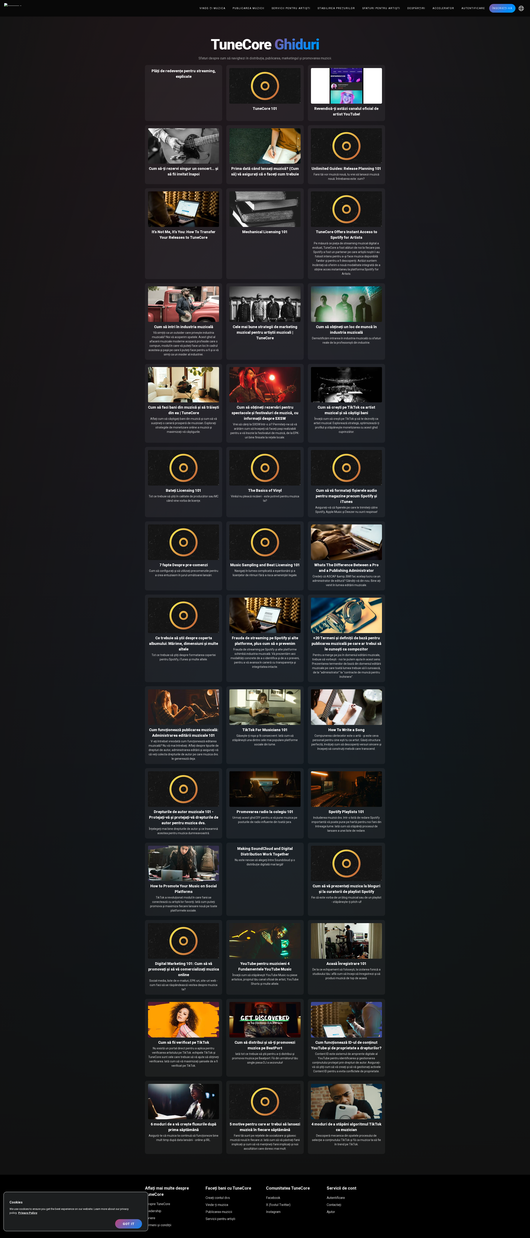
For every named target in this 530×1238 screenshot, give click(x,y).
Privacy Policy (27, 1212)
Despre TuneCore (157, 1204)
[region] (75, 1211)
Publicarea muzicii (248, 8)
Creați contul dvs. (218, 1198)
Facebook (273, 1198)
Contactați (334, 1205)
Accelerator (443, 8)
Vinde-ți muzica (212, 8)
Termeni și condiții (158, 1225)
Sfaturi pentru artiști (381, 8)
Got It (129, 1224)
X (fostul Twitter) (278, 1205)
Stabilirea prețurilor (336, 8)
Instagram (273, 1212)
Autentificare (473, 8)
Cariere (150, 1218)
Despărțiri (416, 8)
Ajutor (331, 1212)
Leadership (153, 1211)
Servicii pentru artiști (291, 8)
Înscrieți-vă (502, 8)
